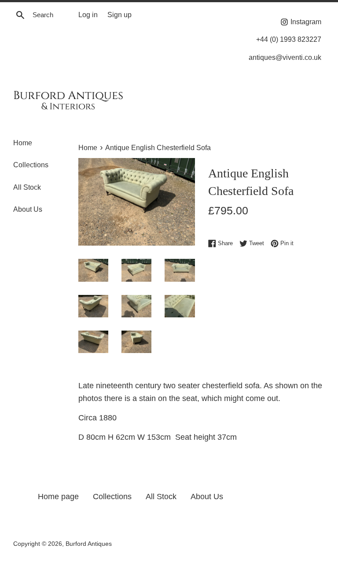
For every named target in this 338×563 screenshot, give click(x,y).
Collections (30, 165)
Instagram (305, 22)
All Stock (27, 187)
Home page (58, 496)
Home (22, 143)
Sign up (119, 14)
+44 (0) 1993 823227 (288, 39)
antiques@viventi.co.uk (285, 57)
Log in (88, 14)
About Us (27, 209)
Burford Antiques (89, 543)
